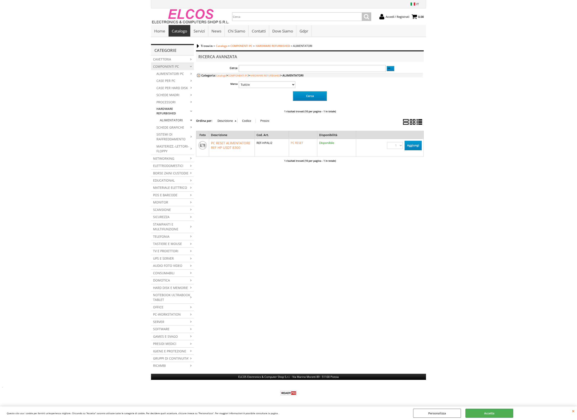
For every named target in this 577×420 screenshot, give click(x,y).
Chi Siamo (236, 31)
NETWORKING (163, 158)
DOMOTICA (161, 280)
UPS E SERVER (163, 258)
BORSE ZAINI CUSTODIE (170, 173)
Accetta (489, 413)
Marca (234, 83)
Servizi (199, 31)
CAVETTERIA (162, 59)
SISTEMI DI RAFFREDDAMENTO (170, 136)
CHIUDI (573, 411)
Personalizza (437, 413)
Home (159, 31)
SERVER (158, 322)
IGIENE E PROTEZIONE (169, 351)
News (216, 31)
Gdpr (304, 31)
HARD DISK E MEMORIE (170, 288)
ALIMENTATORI (171, 120)
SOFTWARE (161, 329)
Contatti (259, 31)
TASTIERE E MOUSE (167, 244)
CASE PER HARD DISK (172, 88)
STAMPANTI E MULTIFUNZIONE (165, 226)
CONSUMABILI (163, 273)
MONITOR (160, 202)
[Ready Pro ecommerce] (288, 393)
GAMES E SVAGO (165, 336)
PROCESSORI (166, 102)
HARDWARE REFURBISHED (166, 111)
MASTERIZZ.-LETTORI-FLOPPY (172, 148)
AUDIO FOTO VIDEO (167, 265)
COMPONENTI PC (166, 66)
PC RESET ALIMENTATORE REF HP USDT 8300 (230, 145)
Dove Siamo (282, 31)
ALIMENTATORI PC (170, 74)
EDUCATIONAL (164, 180)
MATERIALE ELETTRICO (170, 187)
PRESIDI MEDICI (164, 344)
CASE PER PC (165, 80)
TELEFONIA (161, 236)
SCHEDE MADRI (167, 95)
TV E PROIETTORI (165, 251)
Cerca (234, 68)
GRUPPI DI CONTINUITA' (171, 358)
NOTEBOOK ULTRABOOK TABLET (171, 297)
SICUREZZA (161, 217)
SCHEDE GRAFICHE (170, 127)
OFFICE (158, 307)
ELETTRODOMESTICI (168, 166)
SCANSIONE (162, 210)
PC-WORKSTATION (167, 314)
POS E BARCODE (165, 195)
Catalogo (179, 31)
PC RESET (297, 143)
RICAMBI (159, 365)
